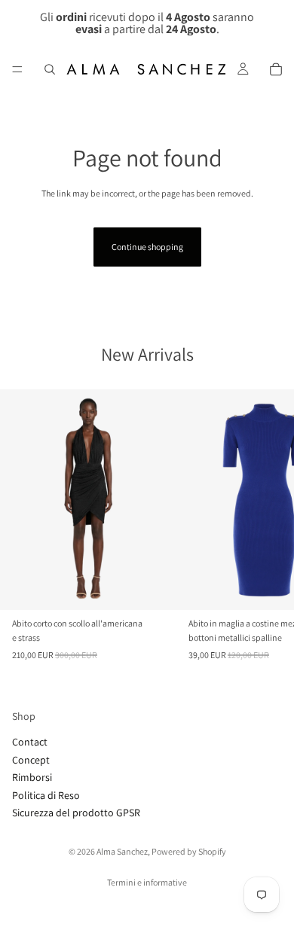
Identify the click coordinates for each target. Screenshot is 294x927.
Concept (31, 760)
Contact (29, 742)
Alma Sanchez (122, 851)
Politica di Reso (46, 795)
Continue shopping (147, 246)
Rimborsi (32, 777)
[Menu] (17, 69)
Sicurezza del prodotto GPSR (76, 812)
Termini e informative (147, 882)
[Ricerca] (49, 69)
